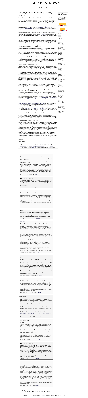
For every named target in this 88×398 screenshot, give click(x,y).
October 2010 (61, 78)
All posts (59, 112)
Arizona (44, 34)
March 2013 (60, 43)
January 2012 (61, 59)
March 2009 (60, 101)
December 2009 (61, 90)
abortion (30, 146)
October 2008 (61, 107)
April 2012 (60, 55)
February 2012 (61, 58)
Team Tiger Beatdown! (62, 14)
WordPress (37, 395)
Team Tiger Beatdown (41, 7)
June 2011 (60, 68)
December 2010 (61, 75)
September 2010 (61, 79)
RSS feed (33, 147)
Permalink (38, 174)
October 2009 (61, 92)
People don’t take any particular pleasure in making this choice (31, 103)
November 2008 (61, 106)
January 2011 (60, 74)
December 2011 (61, 60)
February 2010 (61, 87)
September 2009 (61, 94)
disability (34, 146)
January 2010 (61, 89)
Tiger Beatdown (44, 3)
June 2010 (60, 82)
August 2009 (60, 95)
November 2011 (61, 62)
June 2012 (60, 53)
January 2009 (61, 103)
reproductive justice (40, 146)
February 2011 (61, 73)
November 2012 (61, 47)
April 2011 (60, 70)
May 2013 (60, 41)
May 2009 (60, 98)
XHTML (61, 395)
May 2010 (60, 84)
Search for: (60, 33)
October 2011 (60, 63)
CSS (64, 395)
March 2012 (60, 57)
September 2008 (61, 108)
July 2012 (60, 52)
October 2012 (61, 48)
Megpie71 (23, 154)
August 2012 (60, 50)
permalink (51, 146)
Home (34, 7)
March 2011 (60, 71)
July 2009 (60, 96)
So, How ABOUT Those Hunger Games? (41, 391)
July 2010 (60, 81)
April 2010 (60, 85)
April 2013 (60, 42)
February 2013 (61, 44)
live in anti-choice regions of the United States (34, 108)
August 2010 (60, 80)
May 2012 (60, 54)
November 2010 (61, 76)
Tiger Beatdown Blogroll (50, 7)
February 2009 (61, 102)
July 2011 (60, 66)
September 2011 (61, 64)
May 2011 (60, 69)
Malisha (22, 190)
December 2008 (61, 105)
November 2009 (61, 91)
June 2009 (60, 97)
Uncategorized (23, 146)
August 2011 (60, 65)
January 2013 (61, 46)
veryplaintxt (45, 395)
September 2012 (61, 49)
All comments (60, 113)
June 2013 (60, 39)
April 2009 (60, 100)
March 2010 (60, 86)
